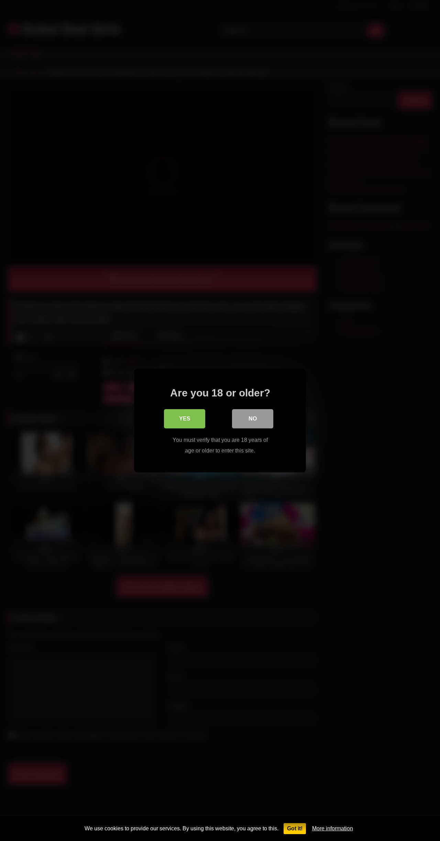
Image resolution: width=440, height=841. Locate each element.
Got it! (294, 828)
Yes (184, 419)
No (253, 419)
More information (332, 828)
